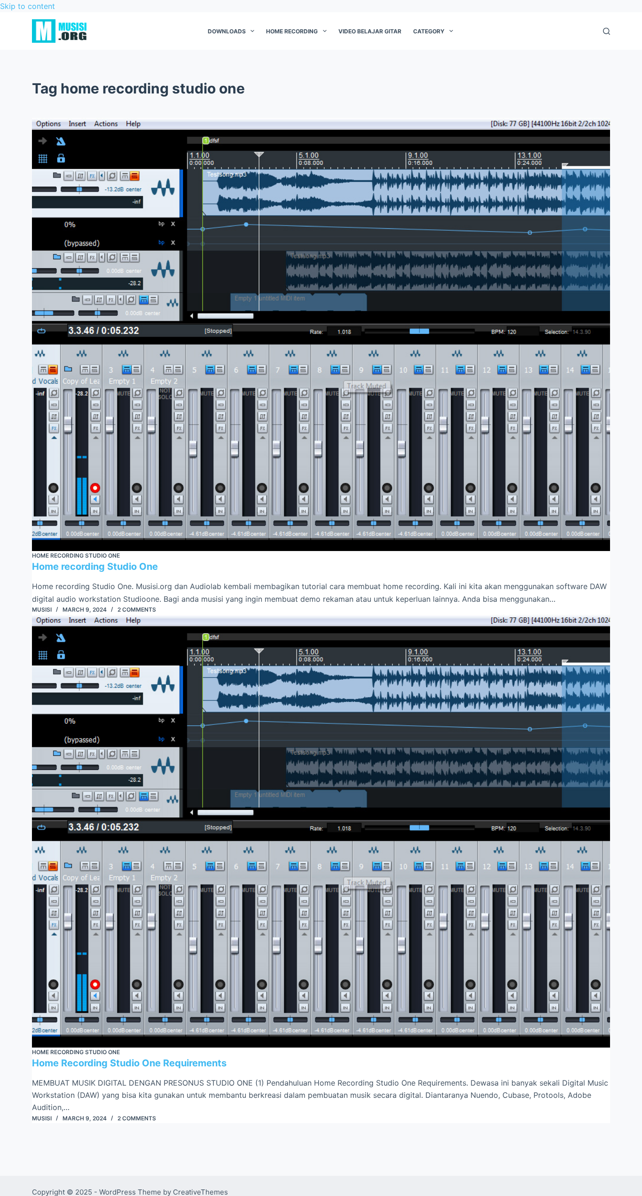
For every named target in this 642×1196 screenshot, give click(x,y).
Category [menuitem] (429, 31)
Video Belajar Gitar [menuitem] (369, 31)
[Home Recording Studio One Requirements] (321, 831)
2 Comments (136, 609)
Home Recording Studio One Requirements (129, 1063)
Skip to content (27, 6)
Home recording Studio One (95, 566)
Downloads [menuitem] (227, 31)
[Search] (606, 31)
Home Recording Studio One (76, 555)
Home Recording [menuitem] (292, 31)
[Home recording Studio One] (321, 334)
